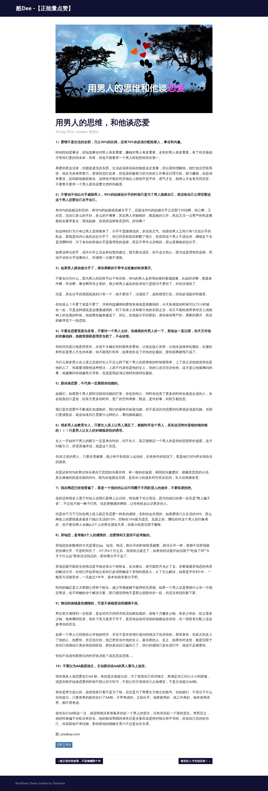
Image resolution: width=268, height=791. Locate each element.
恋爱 (59, 744)
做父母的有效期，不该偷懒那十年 (80, 761)
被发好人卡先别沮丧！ (194, 761)
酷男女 (94, 132)
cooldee (81, 132)
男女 (68, 744)
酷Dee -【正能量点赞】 (45, 8)
